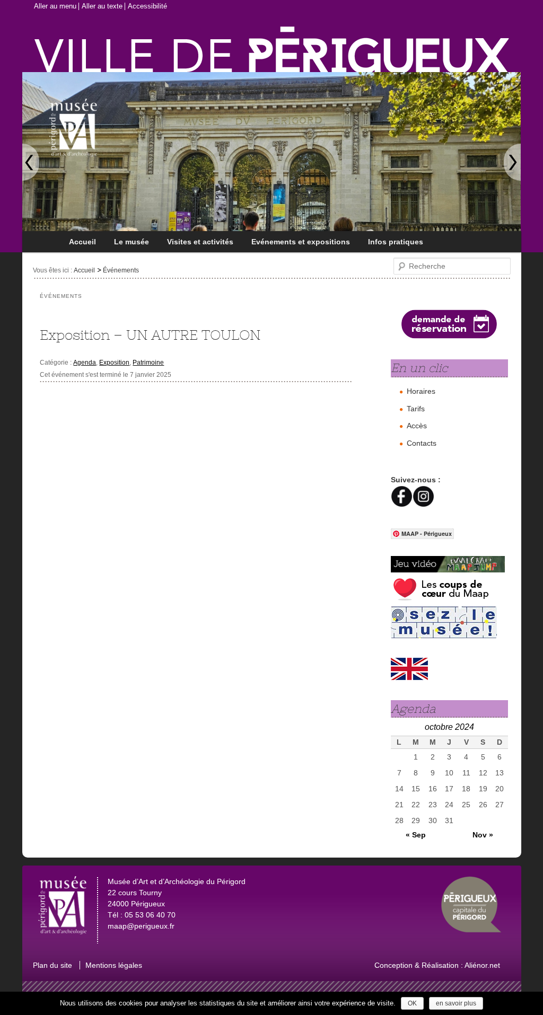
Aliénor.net (482, 965)
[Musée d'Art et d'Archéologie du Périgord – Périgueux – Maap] (111, 116)
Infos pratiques (395, 241)
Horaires (421, 391)
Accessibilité (147, 6)
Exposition (114, 362)
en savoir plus (456, 1003)
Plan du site (52, 965)
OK (412, 1003)
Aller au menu (55, 6)
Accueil (82, 241)
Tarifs (416, 408)
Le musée (131, 241)
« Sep (416, 835)
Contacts (421, 443)
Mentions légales (113, 965)
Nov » (482, 835)
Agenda (84, 362)
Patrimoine (148, 362)
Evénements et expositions (300, 241)
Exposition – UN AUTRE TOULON (150, 335)
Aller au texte (102, 6)
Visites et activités (200, 241)
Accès (417, 425)
